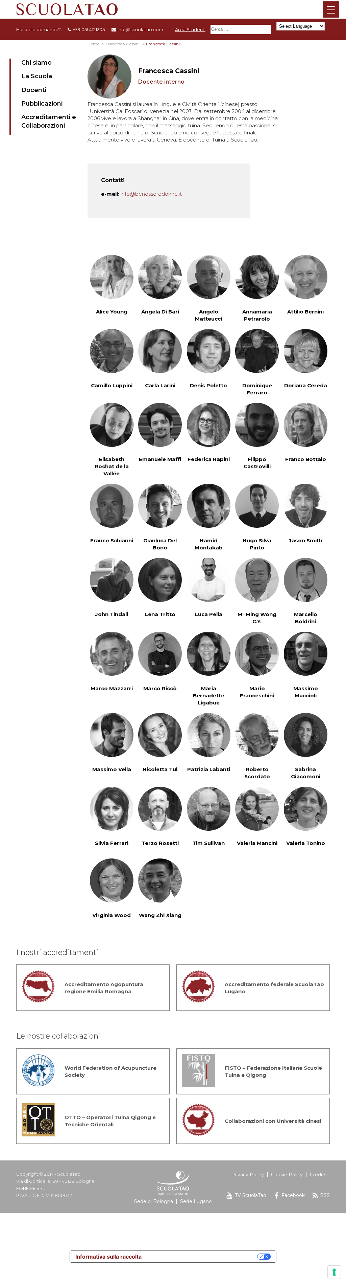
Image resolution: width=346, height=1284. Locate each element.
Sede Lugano (196, 1201)
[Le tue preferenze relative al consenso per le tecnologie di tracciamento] (334, 1272)
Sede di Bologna (153, 1201)
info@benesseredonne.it (151, 194)
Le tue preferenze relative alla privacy (203, 1256)
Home (93, 43)
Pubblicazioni (42, 103)
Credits (318, 1174)
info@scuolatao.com (140, 29)
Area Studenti (190, 29)
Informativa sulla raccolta (108, 1256)
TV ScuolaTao (250, 1195)
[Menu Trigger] (331, 9)
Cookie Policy (287, 1174)
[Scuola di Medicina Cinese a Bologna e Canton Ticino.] (173, 9)
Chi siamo (36, 62)
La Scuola (36, 76)
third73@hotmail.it (149, 1163)
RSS (325, 1195)
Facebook (293, 1195)
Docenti (33, 90)
